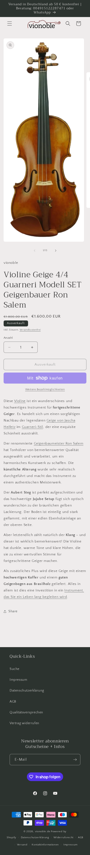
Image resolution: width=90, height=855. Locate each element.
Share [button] (13, 611)
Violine (20, 401)
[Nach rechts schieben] (55, 250)
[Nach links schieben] (34, 250)
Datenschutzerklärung (27, 690)
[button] (9, 23)
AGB (13, 702)
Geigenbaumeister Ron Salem (59, 443)
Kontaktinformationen (45, 844)
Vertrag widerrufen (24, 723)
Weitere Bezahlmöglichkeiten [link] (45, 389)
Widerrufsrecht (63, 837)
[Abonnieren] (75, 759)
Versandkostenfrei (30, 330)
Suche (14, 669)
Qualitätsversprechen (26, 712)
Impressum (18, 680)
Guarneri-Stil (32, 427)
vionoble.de (42, 831)
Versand (22, 844)
